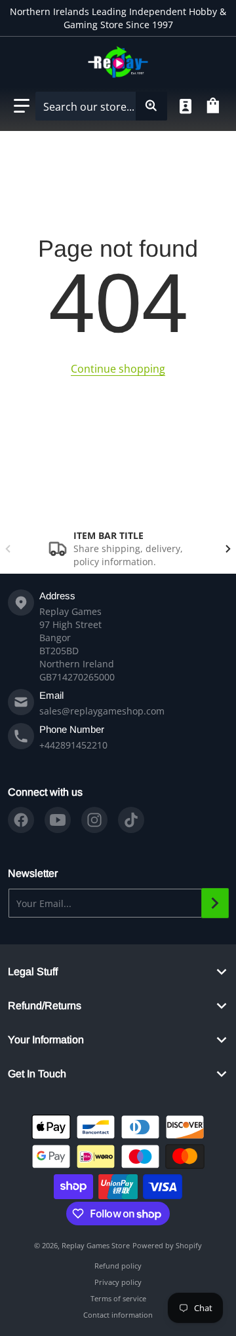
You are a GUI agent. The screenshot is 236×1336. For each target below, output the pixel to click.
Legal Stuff (33, 971)
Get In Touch (37, 1073)
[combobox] (101, 106)
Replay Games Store (96, 1245)
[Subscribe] (215, 903)
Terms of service (118, 1298)
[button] (21, 106)
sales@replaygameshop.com (102, 711)
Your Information (46, 1039)
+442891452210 (73, 745)
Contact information (118, 1315)
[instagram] (94, 820)
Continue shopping (118, 369)
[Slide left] (8, 549)
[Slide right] (228, 549)
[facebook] (21, 820)
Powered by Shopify (167, 1245)
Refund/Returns (44, 1005)
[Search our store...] (151, 106)
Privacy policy (118, 1282)
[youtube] (58, 820)
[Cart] (215, 106)
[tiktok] (131, 820)
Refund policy (118, 1266)
